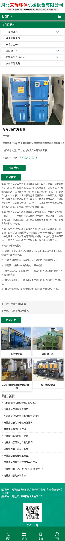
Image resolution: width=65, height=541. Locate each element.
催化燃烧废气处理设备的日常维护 (20, 402)
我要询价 (14, 167)
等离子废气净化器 (10, 184)
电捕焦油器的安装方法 (15, 475)
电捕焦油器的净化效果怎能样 (18, 422)
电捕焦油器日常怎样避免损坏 (18, 442)
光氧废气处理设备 (15, 57)
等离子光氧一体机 (20, 310)
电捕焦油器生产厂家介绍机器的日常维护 (24, 469)
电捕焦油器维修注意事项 (16, 409)
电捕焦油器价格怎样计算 (16, 436)
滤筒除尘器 (12, 50)
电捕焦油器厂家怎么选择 (16, 449)
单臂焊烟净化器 (18, 304)
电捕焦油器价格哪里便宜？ (17, 455)
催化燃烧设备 (13, 38)
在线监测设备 (13, 63)
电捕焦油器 (12, 32)
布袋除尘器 (12, 44)
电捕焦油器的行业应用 (15, 429)
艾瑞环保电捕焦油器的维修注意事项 (21, 416)
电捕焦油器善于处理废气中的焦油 (20, 462)
